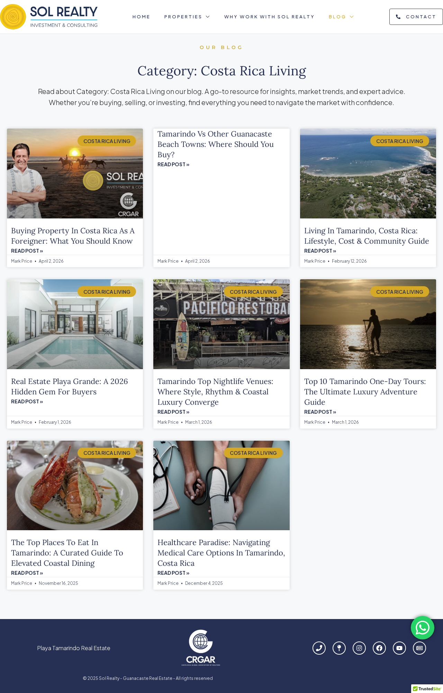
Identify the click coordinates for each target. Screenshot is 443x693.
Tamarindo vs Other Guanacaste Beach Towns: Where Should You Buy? (215, 144)
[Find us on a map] (339, 648)
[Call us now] (319, 648)
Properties (183, 16)
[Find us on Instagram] (359, 648)
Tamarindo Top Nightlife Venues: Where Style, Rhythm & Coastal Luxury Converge (215, 391)
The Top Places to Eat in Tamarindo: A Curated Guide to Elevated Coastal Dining (67, 552)
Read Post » (27, 250)
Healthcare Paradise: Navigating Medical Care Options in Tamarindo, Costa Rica (221, 552)
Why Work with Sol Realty (269, 16)
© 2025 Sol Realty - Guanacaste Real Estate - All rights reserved (148, 678)
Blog (337, 16)
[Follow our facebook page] (379, 648)
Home (142, 16)
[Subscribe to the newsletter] (419, 648)
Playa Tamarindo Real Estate (73, 648)
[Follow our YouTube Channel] (399, 648)
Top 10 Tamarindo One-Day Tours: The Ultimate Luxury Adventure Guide (365, 391)
